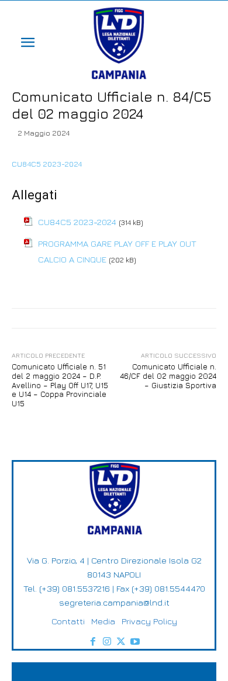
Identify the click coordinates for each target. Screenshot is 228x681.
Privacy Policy (149, 621)
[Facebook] (93, 642)
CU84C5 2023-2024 (47, 163)
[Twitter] (121, 642)
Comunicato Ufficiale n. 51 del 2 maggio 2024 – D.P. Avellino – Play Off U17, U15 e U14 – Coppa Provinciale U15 (60, 384)
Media (103, 621)
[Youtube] (135, 642)
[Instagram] (107, 642)
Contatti (68, 621)
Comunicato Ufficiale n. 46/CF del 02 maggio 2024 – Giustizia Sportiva (168, 375)
